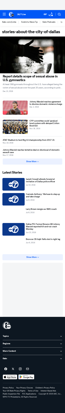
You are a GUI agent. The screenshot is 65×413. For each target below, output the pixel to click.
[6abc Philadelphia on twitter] (13, 369)
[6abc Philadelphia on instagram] (20, 369)
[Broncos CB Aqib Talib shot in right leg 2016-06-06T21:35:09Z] (13, 244)
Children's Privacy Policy (45, 388)
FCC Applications (29, 394)
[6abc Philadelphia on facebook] (6, 369)
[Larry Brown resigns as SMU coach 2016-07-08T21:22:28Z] (13, 214)
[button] (4, 14)
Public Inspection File (11, 394)
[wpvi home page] (7, 325)
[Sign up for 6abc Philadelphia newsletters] (27, 369)
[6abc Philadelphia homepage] (11, 14)
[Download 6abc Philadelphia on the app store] (10, 377)
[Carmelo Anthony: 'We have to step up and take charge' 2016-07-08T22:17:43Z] (13, 199)
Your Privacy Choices (24, 388)
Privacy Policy (8, 388)
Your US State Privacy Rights (14, 391)
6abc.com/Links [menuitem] (9, 22)
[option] (11, 22)
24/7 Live (21, 14)
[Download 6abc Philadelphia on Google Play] (26, 377)
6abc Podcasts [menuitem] (48, 22)
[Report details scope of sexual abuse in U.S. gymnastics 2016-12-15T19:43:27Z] (32, 55)
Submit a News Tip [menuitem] (29, 22)
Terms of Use (33, 391)
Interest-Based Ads (48, 391)
